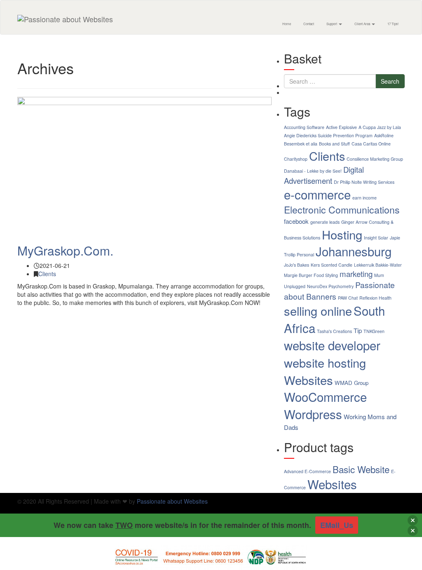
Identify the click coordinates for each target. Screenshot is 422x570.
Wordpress (313, 413)
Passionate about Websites (172, 501)
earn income (364, 198)
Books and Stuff (334, 144)
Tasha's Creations (334, 331)
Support (332, 23)
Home (286, 23)
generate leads (325, 222)
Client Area (362, 23)
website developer (332, 345)
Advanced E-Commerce (307, 471)
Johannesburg (354, 251)
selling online (318, 310)
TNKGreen (373, 331)
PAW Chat (348, 298)
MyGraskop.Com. (65, 250)
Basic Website (361, 469)
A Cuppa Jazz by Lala (380, 127)
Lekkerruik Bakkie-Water (378, 265)
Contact (308, 23)
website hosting (325, 362)
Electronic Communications (342, 209)
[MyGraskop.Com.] (144, 166)
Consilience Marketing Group (375, 159)
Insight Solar (376, 238)
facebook (296, 221)
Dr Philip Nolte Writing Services (364, 182)
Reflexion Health (375, 298)
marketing (356, 273)
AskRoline (384, 135)
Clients (47, 274)
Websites (308, 379)
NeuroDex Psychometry (330, 286)
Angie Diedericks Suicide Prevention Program (328, 135)
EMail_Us (336, 525)
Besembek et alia (300, 144)
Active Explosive (341, 127)
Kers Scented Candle (331, 265)
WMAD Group (351, 383)
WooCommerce (325, 396)
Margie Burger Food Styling (311, 275)
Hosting (342, 234)
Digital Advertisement (324, 175)
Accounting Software (304, 127)
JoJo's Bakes (296, 265)
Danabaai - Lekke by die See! (313, 171)
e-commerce (317, 194)
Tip (358, 330)
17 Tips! (393, 23)
